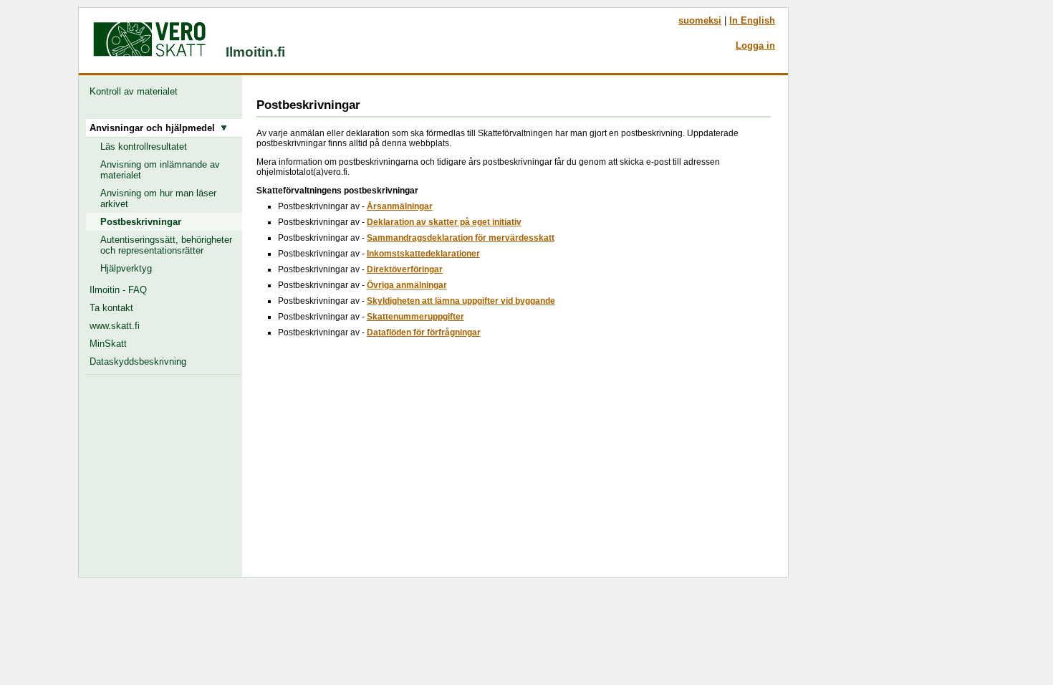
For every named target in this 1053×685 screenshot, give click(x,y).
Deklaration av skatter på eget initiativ (444, 222)
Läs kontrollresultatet (143, 146)
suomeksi (699, 20)
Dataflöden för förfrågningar (424, 332)
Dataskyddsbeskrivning (138, 361)
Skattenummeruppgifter (415, 317)
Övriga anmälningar (407, 285)
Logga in (755, 45)
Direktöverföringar (405, 269)
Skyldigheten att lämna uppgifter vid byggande (461, 301)
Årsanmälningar (400, 206)
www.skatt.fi (115, 325)
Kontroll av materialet (136, 91)
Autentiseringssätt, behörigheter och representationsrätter (166, 245)
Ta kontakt (111, 307)
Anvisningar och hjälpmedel (155, 128)
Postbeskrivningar (140, 221)
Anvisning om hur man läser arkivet (158, 198)
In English (752, 20)
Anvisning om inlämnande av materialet (160, 170)
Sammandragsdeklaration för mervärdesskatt (460, 238)
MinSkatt (108, 343)
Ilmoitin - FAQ (118, 289)
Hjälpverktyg (126, 268)
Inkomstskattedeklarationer (423, 254)
